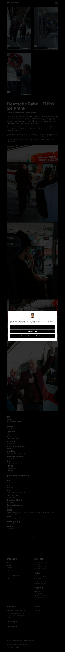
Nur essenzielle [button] (32, 331)
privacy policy (44, 321)
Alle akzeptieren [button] (32, 327)
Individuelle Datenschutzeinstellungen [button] (32, 336)
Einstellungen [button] (27, 322)
